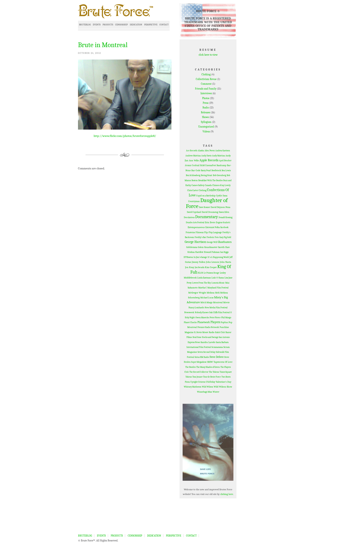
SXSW (210, 361)
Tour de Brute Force (212, 377)
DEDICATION (136, 24)
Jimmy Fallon (198, 262)
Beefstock (216, 170)
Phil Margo (226, 317)
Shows (205, 117)
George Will (212, 242)
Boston (195, 180)
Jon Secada (199, 267)
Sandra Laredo (208, 342)
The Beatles (190, 367)
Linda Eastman (204, 277)
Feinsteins (190, 232)
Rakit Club (220, 332)
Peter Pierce (215, 317)
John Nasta (225, 262)
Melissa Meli (213, 292)
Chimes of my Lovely (221, 185)
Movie (226, 302)
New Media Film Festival (216, 307)
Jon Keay (189, 267)
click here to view (208, 54)
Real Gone (197, 337)
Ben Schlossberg (193, 175)
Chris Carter (192, 190)
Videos (206, 131)
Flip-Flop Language (213, 232)
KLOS (200, 273)
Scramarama (217, 347)
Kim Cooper (211, 267)
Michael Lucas (206, 297)
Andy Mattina (218, 155)
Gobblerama (191, 247)
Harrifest (199, 252)
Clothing (206, 74)
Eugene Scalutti (223, 222)
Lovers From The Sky (201, 282)
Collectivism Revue (206, 79)
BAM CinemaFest (208, 165)
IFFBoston (188, 257)
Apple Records (208, 160)
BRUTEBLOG (85, 24)
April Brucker (225, 160)
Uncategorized (206, 126)
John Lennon (212, 262)
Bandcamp (221, 165)
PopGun (224, 322)
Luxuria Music (218, 282)
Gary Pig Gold (225, 237)
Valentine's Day (223, 381)
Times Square (226, 372)
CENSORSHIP (121, 24)
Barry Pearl (206, 170)
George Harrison (195, 242)
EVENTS (97, 24)
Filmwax (200, 232)
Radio (206, 107)
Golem (201, 247)
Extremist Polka (212, 227)
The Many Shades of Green (208, 367)
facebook (224, 227)
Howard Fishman (212, 252)
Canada (208, 185)
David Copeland (194, 212)
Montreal (218, 302)
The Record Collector (198, 372)
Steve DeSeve (217, 356)
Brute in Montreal (103, 45)
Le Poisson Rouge (211, 273)
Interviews (206, 93)
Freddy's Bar (200, 237)
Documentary (206, 216)
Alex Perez (210, 150)
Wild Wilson (207, 386)
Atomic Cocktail (192, 165)
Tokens (188, 377)
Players (215, 322)
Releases (205, 112)
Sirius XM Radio (202, 357)
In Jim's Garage (200, 257)
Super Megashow (199, 362)
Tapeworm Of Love (222, 361)
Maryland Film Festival (218, 287)
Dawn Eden (224, 212)
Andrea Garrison (222, 150)
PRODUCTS (108, 24)
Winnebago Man (204, 392)
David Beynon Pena (220, 207)
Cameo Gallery (198, 185)
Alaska (201, 150)
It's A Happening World (218, 257)
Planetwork (203, 322)
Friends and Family (205, 88)
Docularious (189, 217)
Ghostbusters (225, 242)
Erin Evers (210, 222)
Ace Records (191, 150)
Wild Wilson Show (223, 386)
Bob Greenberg (219, 175)
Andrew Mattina (193, 155)
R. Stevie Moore (201, 332)
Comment (206, 83)
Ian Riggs (224, 252)
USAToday (210, 382)
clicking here (226, 494)
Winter (216, 392)
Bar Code (195, 170)
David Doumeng (210, 212)
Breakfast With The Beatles (210, 180)
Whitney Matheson (192, 386)
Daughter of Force (207, 203)
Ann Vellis (194, 160)
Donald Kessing (225, 217)
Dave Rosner (204, 207)
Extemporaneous (196, 227)
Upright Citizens (197, 382)
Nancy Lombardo (196, 307)
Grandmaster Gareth (214, 247)
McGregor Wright (197, 292)
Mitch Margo (206, 302)
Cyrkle (219, 195)
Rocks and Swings (210, 337)
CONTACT (164, 24)
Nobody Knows (201, 312)
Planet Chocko (190, 322)
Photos (205, 98)
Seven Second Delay (206, 352)
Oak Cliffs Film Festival (219, 312)
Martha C (202, 287)
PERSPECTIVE (150, 24)
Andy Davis (206, 155)
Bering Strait (206, 175)
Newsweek (189, 312)
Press (205, 102)
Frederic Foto (213, 237)
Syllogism (206, 121)
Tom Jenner (197, 377)
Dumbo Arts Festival (195, 222)
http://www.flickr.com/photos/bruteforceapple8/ (125, 136)
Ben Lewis (226, 170)
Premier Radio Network (208, 327)
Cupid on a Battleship (206, 195)
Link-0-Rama (217, 277)
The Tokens (214, 372)
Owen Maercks (202, 317)
